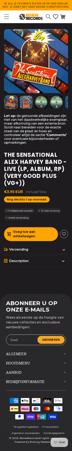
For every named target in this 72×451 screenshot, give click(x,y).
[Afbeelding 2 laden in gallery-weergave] (26, 102)
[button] (48, 16)
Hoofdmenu (18, 363)
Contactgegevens (54, 433)
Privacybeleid (50, 426)
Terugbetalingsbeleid (26, 426)
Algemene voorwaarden (26, 433)
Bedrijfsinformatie (25, 381)
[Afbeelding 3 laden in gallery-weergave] (41, 102)
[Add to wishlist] (64, 234)
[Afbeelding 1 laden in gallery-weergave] (11, 102)
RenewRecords (29, 438)
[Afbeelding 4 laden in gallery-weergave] (56, 102)
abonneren (51, 339)
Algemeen (16, 353)
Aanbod (14, 372)
